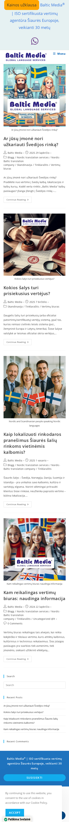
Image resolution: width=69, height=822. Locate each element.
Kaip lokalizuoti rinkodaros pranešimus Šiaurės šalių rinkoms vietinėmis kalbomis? (32, 443)
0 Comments (15, 623)
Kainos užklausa (21, 4)
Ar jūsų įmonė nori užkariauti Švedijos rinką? (31, 141)
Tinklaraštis (41, 165)
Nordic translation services (33, 157)
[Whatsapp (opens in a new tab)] (34, 41)
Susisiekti (35, 777)
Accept (15, 812)
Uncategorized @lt (44, 618)
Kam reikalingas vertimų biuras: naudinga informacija (34, 595)
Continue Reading (19, 200)
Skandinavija (24, 165)
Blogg (11, 157)
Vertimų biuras (50, 306)
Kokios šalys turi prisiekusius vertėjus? (27, 290)
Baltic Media (15, 152)
